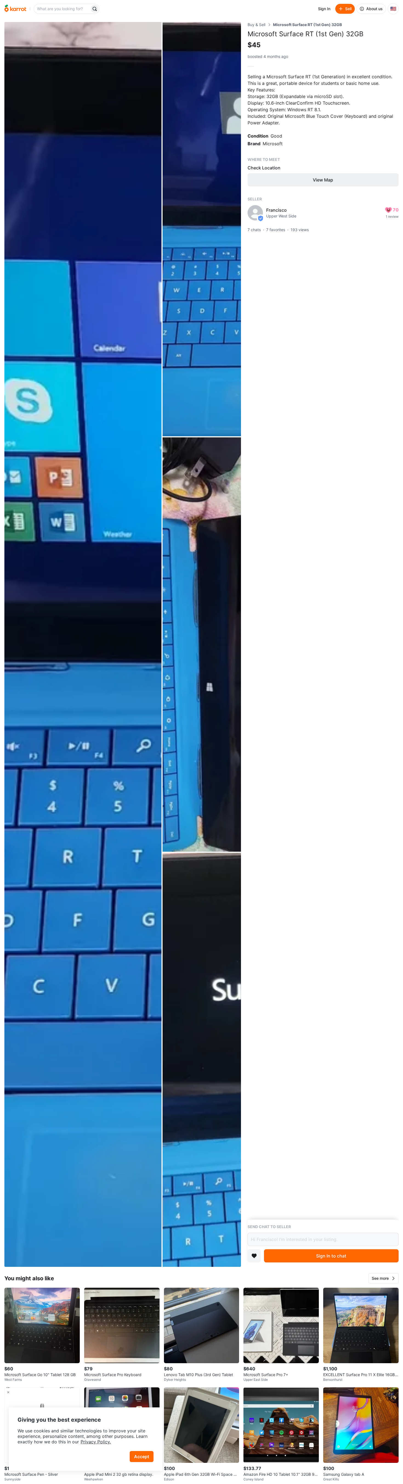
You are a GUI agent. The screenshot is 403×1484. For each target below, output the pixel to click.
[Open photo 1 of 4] (82, 644)
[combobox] (62, 9)
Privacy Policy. (96, 1441)
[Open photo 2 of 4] (202, 229)
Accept (141, 1456)
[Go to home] (15, 9)
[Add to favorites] (254, 1255)
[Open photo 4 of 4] (202, 1060)
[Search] (94, 9)
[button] (383, 1278)
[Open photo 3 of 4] (202, 644)
